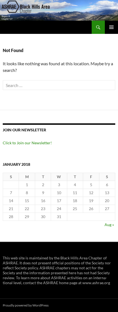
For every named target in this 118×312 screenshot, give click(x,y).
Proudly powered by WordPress (26, 305)
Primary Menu (111, 27)
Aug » (109, 224)
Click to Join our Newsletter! (27, 142)
